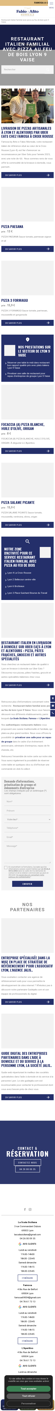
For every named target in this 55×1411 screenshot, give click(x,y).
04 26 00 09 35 (28, 1169)
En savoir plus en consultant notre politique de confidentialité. (26, 876)
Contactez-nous (27, 1162)
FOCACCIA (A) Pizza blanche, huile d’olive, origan (22, 426)
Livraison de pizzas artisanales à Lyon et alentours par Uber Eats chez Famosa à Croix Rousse (27, 132)
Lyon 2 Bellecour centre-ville (21, 579)
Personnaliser (28, 1403)
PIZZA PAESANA (12, 226)
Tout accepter (29, 1388)
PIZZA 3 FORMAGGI (15, 300)
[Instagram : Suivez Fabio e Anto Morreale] (30, 1209)
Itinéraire (27, 1277)
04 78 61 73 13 (27, 1301)
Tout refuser (28, 1396)
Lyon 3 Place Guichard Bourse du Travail (27, 593)
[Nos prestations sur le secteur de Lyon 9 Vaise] (9, 350)
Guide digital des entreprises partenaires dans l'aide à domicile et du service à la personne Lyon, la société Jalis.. (26, 1059)
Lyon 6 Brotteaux (15, 586)
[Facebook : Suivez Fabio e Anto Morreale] (25, 1209)
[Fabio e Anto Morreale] (28, 11)
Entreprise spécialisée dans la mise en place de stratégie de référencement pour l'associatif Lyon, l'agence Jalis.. (27, 964)
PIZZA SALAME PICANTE (18, 502)
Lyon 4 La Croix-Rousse (19, 572)
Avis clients (29, 1244)
